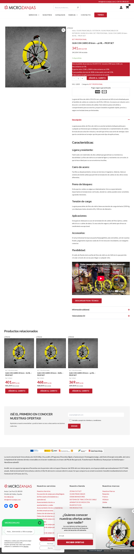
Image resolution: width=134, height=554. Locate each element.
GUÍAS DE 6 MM (86, 33)
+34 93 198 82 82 (122, 2)
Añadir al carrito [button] (16, 391)
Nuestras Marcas (108, 491)
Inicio (74, 30)
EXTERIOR (96, 30)
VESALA (105, 499)
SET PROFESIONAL (100, 33)
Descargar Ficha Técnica (87, 301)
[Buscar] (78, 7)
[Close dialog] (129, 511)
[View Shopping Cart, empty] (127, 7)
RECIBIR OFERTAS (71, 542)
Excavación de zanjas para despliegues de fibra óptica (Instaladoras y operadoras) (50, 496)
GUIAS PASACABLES (84, 30)
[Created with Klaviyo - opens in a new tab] (91, 550)
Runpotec (105, 494)
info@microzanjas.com (107, 2)
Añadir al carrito (97, 78)
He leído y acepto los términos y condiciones (86, 420)
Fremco (105, 497)
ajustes (26, 546)
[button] (38, 15)
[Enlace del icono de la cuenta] (121, 7)
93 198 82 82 (9, 497)
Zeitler (104, 502)
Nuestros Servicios (43, 491)
